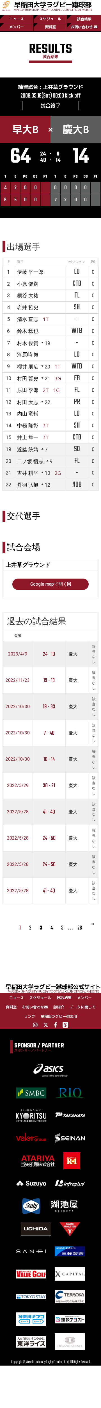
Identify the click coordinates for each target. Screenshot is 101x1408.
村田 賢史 (27, 378)
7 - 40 (49, 733)
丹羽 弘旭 (27, 485)
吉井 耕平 (27, 473)
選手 (20, 262)
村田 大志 (27, 402)
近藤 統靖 (27, 449)
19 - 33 (49, 706)
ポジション (76, 262)
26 (79, 928)
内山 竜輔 (27, 414)
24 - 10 (49, 654)
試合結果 (84, 18)
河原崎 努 (27, 354)
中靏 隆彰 (27, 425)
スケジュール (50, 18)
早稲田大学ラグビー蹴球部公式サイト (53, 988)
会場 (17, 635)
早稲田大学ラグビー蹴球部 (53, 5)
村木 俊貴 (27, 343)
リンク (29, 1016)
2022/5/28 (18, 811)
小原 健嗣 (27, 284)
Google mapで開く (48, 584)
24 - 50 (49, 838)
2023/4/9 (17, 654)
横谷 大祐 (27, 295)
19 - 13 (49, 680)
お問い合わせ (82, 26)
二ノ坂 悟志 (30, 461)
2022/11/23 (18, 680)
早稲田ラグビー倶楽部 (59, 1016)
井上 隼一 (27, 437)
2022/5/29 (18, 785)
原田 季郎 (27, 390)
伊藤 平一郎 (30, 272)
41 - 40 (49, 812)
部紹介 (58, 1007)
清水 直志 (27, 319)
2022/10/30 (18, 706)
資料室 (50, 26)
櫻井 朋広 (27, 367)
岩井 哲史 (27, 307)
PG (93, 262)
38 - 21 (49, 785)
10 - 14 (49, 759)
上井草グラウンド (63, 86)
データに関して (82, 1007)
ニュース (16, 18)
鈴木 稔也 (27, 331)
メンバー (16, 26)
